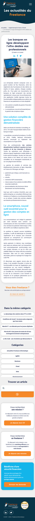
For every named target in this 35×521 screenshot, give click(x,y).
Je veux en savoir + (17, 294)
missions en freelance (10, 196)
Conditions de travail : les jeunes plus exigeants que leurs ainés (17, 320)
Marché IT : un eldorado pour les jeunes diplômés (17, 326)
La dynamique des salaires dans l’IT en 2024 (17, 314)
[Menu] (30, 4)
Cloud (17, 366)
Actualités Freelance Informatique (17, 351)
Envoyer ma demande (17, 484)
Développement (17, 377)
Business (17, 361)
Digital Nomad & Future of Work (17, 27)
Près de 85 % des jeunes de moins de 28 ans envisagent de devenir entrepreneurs (17, 332)
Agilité (17, 356)
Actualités (4, 27)
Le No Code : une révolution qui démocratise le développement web (17, 340)
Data (17, 371)
